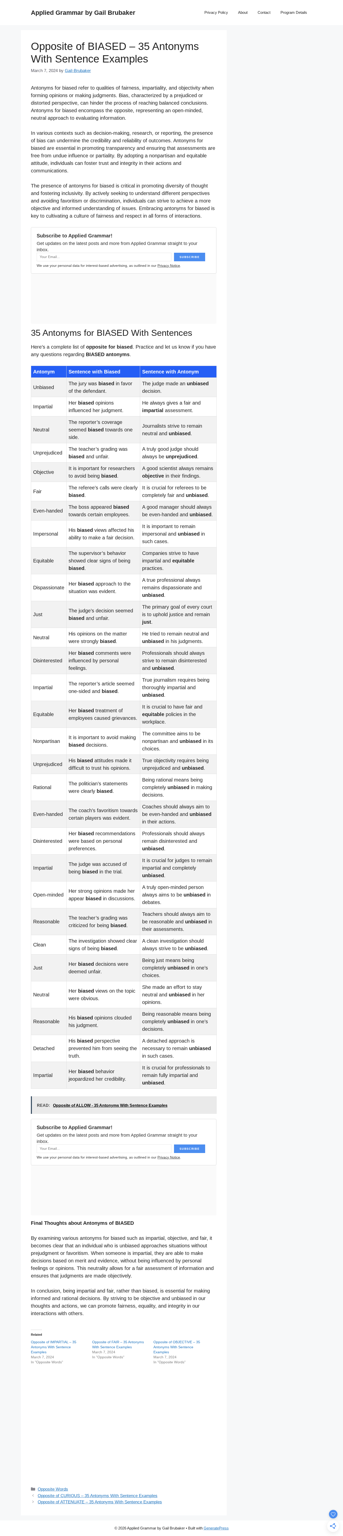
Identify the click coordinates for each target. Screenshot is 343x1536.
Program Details (293, 12)
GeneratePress (216, 1528)
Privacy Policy (216, 12)
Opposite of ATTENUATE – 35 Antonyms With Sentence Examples (100, 1502)
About (243, 12)
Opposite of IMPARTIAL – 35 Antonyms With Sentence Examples (53, 1347)
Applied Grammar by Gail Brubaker (83, 12)
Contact (264, 12)
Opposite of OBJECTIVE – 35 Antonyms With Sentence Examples (176, 1347)
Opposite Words (53, 1489)
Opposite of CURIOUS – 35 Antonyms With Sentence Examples (97, 1495)
